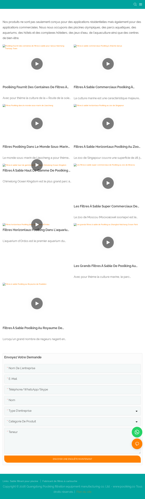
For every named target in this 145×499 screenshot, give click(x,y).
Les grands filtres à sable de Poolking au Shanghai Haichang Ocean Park (105, 266)
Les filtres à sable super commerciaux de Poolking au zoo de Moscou (105, 206)
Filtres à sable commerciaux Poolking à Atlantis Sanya (103, 87)
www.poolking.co (124, 486)
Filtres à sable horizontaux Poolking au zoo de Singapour (106, 147)
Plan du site (83, 492)
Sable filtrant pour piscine (24, 481)
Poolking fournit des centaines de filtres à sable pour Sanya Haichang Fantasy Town (35, 87)
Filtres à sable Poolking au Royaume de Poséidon (32, 328)
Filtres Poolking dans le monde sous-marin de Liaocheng (35, 147)
